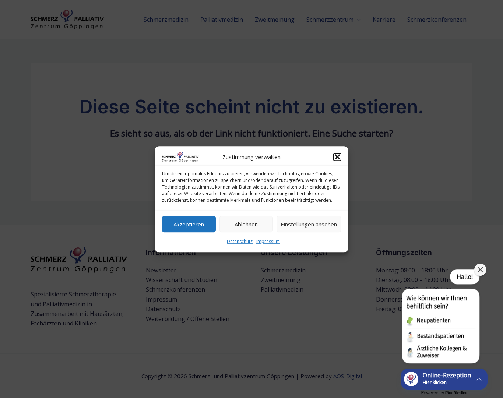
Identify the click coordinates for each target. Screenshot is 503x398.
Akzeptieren (188, 224)
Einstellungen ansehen (309, 224)
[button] (337, 157)
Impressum (268, 241)
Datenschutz (240, 241)
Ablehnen (246, 224)
